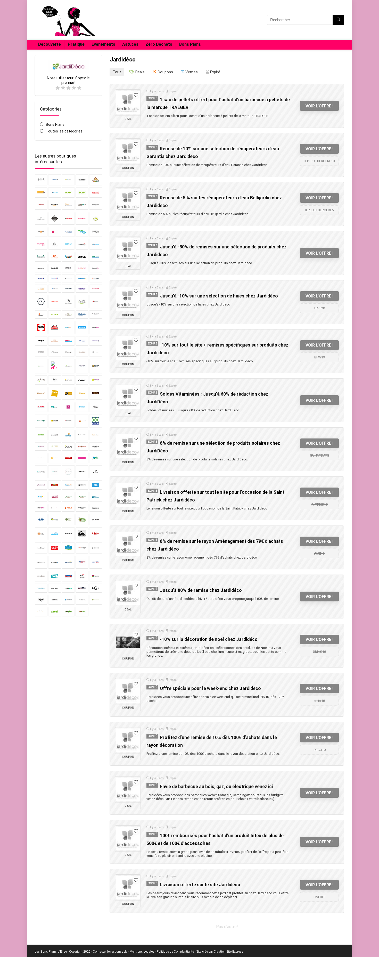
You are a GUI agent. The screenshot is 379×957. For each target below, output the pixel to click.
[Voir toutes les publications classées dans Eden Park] (82, 366)
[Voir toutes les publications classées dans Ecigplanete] (68, 366)
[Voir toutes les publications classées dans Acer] (68, 192)
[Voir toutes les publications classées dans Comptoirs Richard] (41, 301)
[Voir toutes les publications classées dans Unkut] (41, 599)
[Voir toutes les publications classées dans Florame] (41, 393)
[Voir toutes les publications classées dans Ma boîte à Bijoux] (68, 471)
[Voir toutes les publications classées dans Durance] (95, 352)
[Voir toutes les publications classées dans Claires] (82, 288)
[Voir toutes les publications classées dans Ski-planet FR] (82, 562)
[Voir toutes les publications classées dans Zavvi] (54, 611)
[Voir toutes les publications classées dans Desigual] (41, 340)
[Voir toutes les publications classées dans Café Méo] (68, 268)
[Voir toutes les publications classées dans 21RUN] (54, 192)
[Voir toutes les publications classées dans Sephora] (41, 562)
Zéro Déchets (158, 44)
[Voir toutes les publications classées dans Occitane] (82, 507)
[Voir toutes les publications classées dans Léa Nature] (95, 457)
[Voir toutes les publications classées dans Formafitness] (41, 407)
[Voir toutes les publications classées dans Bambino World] (95, 218)
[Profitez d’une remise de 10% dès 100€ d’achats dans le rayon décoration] (128, 740)
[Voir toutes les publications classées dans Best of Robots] (68, 232)
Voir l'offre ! (319, 106)
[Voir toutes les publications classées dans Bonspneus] (82, 244)
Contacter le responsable (110, 951)
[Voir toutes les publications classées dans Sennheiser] (95, 547)
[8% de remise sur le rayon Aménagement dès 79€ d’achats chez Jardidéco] (128, 544)
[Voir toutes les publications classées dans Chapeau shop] (54, 288)
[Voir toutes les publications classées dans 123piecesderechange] (41, 192)
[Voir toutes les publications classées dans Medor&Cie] (54, 484)
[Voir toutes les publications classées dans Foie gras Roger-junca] (95, 393)
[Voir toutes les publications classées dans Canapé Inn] (95, 268)
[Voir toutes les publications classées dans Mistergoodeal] (95, 484)
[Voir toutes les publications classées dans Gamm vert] (41, 420)
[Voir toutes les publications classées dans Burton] (41, 268)
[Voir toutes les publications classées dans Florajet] (95, 379)
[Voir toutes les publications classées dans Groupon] (41, 435)
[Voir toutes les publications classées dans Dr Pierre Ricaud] (54, 352)
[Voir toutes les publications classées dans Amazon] (54, 204)
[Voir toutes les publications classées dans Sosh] (54, 576)
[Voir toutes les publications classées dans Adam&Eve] (95, 192)
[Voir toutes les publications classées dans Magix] (82, 471)
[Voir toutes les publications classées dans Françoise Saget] (68, 407)
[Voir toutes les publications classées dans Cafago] (54, 268)
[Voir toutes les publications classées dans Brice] (82, 256)
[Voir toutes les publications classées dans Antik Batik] (95, 204)
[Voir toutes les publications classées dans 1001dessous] (82, 179)
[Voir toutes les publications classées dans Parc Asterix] (82, 519)
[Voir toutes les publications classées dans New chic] (41, 507)
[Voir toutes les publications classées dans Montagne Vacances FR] (68, 496)
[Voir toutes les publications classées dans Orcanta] (95, 507)
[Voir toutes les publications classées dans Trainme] (68, 588)
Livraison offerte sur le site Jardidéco (200, 884)
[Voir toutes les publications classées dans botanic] (41, 256)
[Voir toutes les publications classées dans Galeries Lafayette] (95, 407)
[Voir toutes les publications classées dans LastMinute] (82, 457)
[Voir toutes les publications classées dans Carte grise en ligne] (68, 278)
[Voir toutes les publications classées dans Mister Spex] (82, 484)
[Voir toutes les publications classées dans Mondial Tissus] (54, 496)
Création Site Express (228, 951)
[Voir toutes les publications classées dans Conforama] (54, 301)
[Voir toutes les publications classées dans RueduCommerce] (68, 547)
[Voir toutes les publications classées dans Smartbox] (41, 576)
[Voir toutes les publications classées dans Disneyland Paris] (82, 340)
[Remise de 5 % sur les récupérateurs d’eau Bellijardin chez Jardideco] (128, 201)
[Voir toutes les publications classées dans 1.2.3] (41, 179)
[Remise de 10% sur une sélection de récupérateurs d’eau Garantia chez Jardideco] (128, 151)
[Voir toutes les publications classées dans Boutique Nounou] (68, 256)
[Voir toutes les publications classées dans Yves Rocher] (95, 599)
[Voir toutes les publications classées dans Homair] (68, 435)
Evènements (103, 44)
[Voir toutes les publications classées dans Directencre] (68, 340)
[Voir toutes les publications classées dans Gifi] (82, 420)
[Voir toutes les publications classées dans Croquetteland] (68, 314)
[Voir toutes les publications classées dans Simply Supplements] (68, 562)
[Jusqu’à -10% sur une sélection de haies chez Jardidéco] (128, 299)
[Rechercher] (338, 20)
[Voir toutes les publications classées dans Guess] (54, 435)
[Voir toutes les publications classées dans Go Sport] (95, 420)
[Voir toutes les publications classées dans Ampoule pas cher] (68, 204)
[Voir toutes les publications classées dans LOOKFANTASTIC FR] (54, 471)
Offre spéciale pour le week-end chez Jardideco (210, 688)
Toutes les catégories (64, 131)
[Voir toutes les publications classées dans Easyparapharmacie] (41, 366)
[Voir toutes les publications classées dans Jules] (68, 446)
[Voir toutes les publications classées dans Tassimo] (95, 576)
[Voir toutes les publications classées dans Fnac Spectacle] (68, 393)
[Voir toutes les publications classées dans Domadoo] (95, 340)
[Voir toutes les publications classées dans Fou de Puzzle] (54, 407)
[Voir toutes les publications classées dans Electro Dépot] (95, 366)
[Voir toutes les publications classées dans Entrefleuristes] (41, 379)
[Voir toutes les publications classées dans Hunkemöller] (82, 435)
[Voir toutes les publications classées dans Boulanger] (54, 256)
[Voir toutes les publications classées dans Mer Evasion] (68, 484)
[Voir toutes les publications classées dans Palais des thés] (68, 519)
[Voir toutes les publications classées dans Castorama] (82, 278)
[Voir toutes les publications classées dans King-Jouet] (82, 446)
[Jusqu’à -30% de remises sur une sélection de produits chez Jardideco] (128, 250)
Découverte (49, 44)
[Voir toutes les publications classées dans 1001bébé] (68, 179)
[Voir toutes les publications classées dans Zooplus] (68, 611)
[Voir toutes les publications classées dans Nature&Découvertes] (95, 496)
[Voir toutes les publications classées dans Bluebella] (54, 244)
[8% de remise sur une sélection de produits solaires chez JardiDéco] (128, 446)
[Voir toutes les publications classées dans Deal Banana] (54, 327)
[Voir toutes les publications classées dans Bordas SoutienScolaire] (95, 244)
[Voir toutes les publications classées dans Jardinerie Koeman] (54, 446)
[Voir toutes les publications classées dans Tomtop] (41, 588)
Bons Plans (190, 44)
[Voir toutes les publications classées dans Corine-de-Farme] (82, 301)
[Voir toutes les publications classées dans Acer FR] (82, 192)
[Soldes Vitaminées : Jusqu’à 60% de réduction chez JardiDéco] (128, 397)
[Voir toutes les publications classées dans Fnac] (54, 393)
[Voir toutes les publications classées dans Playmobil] (54, 533)
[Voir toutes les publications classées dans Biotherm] (95, 232)
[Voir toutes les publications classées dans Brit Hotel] (95, 256)
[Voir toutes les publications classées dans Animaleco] (82, 204)
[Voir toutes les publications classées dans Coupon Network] (95, 301)
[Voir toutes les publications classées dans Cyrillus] (95, 314)
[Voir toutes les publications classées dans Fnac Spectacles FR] (82, 393)
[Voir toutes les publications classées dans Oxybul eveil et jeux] (54, 519)
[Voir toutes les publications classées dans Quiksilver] (82, 533)
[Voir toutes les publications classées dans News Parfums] (54, 507)
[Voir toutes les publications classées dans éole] (54, 379)
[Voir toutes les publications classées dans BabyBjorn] (82, 218)
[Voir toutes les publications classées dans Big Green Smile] (82, 232)
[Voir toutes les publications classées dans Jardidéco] (41, 446)
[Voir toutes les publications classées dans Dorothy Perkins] (41, 352)
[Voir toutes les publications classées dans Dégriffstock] (95, 327)
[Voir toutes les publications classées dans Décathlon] (82, 327)
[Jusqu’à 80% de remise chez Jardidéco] (128, 593)
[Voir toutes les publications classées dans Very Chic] (54, 599)
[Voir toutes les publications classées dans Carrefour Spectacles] (54, 278)
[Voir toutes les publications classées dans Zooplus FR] (82, 611)
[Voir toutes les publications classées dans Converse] (68, 301)
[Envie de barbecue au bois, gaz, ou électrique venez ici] (128, 789)
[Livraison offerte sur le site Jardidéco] (128, 887)
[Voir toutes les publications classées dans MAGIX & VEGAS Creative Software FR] (95, 471)
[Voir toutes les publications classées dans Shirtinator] (54, 562)
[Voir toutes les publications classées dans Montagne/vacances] (82, 496)
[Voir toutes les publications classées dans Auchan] (68, 218)
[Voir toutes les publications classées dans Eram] (68, 379)
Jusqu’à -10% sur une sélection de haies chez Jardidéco (219, 296)
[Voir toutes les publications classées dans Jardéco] (95, 435)
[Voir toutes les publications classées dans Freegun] (82, 407)
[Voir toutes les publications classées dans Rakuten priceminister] (95, 533)
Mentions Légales (142, 951)
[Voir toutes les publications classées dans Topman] (54, 588)
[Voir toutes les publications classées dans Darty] (41, 327)
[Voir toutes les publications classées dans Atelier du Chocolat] (54, 218)
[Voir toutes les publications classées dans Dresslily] (68, 352)
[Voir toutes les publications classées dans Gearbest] (54, 420)
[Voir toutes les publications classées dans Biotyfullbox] (41, 244)
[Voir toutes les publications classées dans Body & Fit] (68, 244)
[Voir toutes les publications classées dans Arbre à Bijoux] (41, 218)
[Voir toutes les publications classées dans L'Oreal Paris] (95, 446)
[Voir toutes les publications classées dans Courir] (41, 314)
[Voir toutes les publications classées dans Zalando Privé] (41, 611)
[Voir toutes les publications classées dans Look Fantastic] (41, 471)
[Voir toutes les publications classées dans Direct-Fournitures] (54, 340)
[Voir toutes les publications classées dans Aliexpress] (41, 204)
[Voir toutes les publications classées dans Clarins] (95, 288)
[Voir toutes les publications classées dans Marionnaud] (41, 484)
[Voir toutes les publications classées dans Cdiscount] (95, 278)
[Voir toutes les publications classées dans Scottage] (82, 547)
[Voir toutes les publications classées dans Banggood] (41, 232)
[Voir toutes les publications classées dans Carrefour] (41, 278)
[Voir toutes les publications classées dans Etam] (82, 379)
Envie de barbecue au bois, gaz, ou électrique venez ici (216, 786)
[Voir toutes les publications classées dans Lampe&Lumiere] (54, 457)
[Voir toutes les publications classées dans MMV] (41, 496)
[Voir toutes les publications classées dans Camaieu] (82, 268)
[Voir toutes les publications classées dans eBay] (54, 366)
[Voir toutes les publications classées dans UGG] (95, 588)
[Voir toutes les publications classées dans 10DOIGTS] (95, 179)
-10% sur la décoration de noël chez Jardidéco (209, 639)
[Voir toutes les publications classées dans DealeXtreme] (68, 327)
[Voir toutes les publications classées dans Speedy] (68, 576)
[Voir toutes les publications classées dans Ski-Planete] (95, 562)
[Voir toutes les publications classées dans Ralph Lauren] (41, 547)
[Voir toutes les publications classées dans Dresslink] (82, 352)
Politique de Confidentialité (175, 951)
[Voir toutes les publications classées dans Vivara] (82, 599)
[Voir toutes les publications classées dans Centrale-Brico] (41, 288)
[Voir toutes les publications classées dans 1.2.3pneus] (54, 179)
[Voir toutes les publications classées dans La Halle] (41, 457)
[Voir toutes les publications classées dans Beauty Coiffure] (54, 232)
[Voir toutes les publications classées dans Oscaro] (41, 519)
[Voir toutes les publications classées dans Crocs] (54, 314)
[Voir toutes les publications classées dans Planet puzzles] (41, 533)
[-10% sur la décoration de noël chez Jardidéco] (128, 642)
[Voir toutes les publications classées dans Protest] (68, 533)
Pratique (76, 44)
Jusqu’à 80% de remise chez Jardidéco (201, 590)
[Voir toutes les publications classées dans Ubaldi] (82, 588)
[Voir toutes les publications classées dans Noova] (68, 507)
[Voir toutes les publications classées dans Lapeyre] (68, 457)
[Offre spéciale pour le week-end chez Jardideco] (128, 691)
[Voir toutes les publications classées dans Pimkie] (95, 519)
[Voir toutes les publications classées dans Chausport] (68, 288)
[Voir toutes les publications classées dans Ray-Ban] (54, 547)
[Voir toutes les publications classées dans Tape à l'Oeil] (82, 576)
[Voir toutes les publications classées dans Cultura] (82, 314)
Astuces (130, 44)
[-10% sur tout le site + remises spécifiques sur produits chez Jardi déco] (128, 348)
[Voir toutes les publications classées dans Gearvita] (68, 420)
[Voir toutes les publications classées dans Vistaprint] (68, 599)
